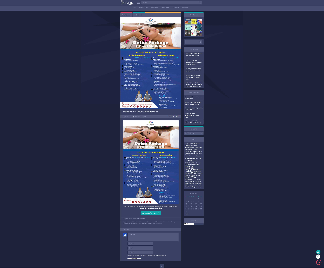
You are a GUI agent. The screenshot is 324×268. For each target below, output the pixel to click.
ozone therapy (155, 223)
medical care (189, 163)
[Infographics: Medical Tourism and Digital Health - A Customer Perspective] (199, 31)
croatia (192, 153)
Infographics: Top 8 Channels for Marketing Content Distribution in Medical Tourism (194, 62)
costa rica (187, 153)
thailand (187, 187)
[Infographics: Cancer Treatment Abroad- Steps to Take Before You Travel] (188, 31)
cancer (191, 145)
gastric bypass (197, 156)
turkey (193, 187)
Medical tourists (198, 169)
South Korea (198, 181)
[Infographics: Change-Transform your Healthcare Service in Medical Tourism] (188, 19)
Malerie (187, 108)
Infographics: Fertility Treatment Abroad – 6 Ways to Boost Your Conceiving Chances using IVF (194, 84)
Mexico (194, 173)
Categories (138, 3)
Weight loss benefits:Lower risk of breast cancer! (192, 115)
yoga (160, 223)
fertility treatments (189, 156)
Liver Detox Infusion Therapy (168, 221)
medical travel (190, 171)
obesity (200, 173)
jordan (197, 160)
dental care (198, 153)
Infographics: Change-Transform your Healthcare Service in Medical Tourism (194, 55)
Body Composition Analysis (132, 221)
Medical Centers (143, 7)
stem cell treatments (196, 185)
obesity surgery (188, 175)
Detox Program (143, 221)
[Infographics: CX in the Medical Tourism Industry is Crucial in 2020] (188, 25)
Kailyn (186, 121)
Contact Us (185, 7)
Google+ (173, 116)
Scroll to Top (318, 262)
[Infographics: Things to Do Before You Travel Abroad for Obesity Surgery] (194, 31)
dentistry (195, 155)
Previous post (126, 15)
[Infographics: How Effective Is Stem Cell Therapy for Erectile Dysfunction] (199, 19)
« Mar (186, 214)
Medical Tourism (165, 7)
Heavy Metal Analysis (156, 221)
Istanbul (194, 160)
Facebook (170, 116)
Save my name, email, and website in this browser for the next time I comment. (146, 255)
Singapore (192, 181)
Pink (186, 102)
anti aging (187, 143)
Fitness (148, 221)
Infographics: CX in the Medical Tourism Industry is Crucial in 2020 (193, 77)
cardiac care (194, 147)
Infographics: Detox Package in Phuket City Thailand (140, 112)
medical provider (194, 164)
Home (134, 7)
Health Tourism (132, 218)
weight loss (198, 187)
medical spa (126, 223)
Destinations (154, 7)
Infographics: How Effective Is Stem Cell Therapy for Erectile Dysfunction (193, 70)
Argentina (191, 143)
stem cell (187, 183)
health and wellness (191, 158)
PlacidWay (137, 116)
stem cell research (194, 183)
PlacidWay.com (191, 179)
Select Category (190, 133)
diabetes (199, 155)
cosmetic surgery (196, 151)
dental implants (189, 155)
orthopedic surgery (196, 175)
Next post (139, 15)
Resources (176, 7)
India (190, 161)
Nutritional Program (146, 223)
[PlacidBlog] (126, 2)
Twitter (177, 116)
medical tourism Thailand (135, 223)
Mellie (186, 113)
